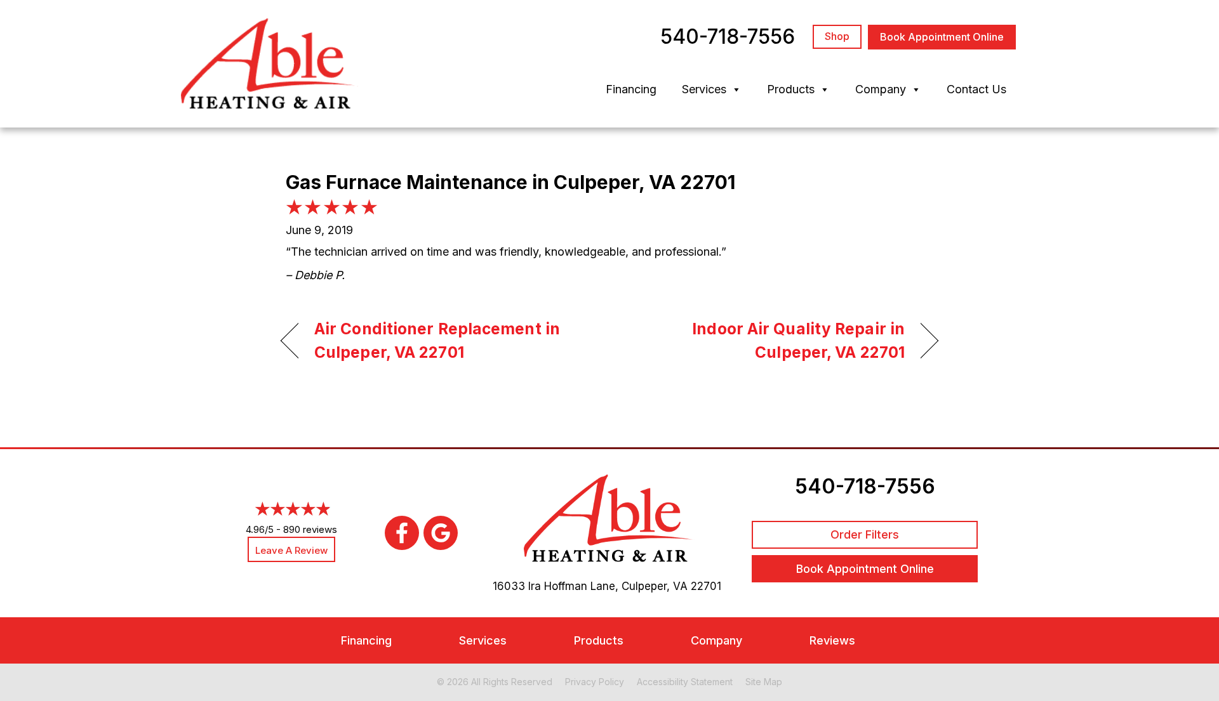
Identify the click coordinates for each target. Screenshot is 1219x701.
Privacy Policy (594, 681)
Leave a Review (291, 550)
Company (880, 89)
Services (704, 89)
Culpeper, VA (655, 586)
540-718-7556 (865, 486)
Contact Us (976, 89)
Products (791, 89)
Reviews (832, 640)
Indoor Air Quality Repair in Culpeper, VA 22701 (767, 340)
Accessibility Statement (685, 681)
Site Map (763, 681)
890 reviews (310, 529)
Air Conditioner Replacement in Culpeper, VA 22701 (437, 340)
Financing (631, 89)
